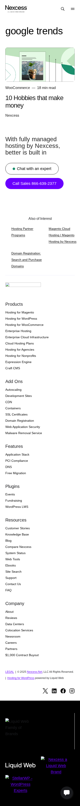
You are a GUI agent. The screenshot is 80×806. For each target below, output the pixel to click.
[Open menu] (73, 9)
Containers (13, 408)
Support (10, 578)
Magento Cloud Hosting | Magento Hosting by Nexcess (62, 235)
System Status (15, 553)
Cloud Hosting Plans (19, 343)
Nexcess (12, 115)
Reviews (11, 618)
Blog (8, 540)
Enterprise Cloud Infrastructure (27, 337)
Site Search (13, 571)
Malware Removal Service (23, 433)
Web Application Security (22, 427)
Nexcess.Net (34, 671)
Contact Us (13, 584)
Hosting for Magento (19, 312)
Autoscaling (13, 389)
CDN (8, 402)
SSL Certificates (16, 414)
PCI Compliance (16, 460)
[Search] (62, 8)
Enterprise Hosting (18, 331)
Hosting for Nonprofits (20, 356)
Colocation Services (19, 630)
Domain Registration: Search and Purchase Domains (26, 259)
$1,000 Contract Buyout (22, 655)
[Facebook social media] (63, 691)
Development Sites (18, 396)
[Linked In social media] (54, 691)
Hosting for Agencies (19, 349)
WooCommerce (17, 88)
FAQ (8, 590)
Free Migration (15, 473)
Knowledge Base (17, 534)
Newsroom (12, 636)
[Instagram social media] (72, 691)
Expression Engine (18, 362)
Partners (11, 649)
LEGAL (9, 671)
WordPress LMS (16, 506)
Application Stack (17, 454)
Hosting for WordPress (21, 318)
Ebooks (10, 565)
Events (10, 494)
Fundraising (13, 500)
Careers (11, 642)
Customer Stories (17, 528)
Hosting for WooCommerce (24, 325)
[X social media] (45, 691)
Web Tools (12, 559)
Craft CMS (12, 368)
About (9, 611)
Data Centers (14, 624)
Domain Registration (19, 420)
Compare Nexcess (18, 547)
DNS (8, 467)
